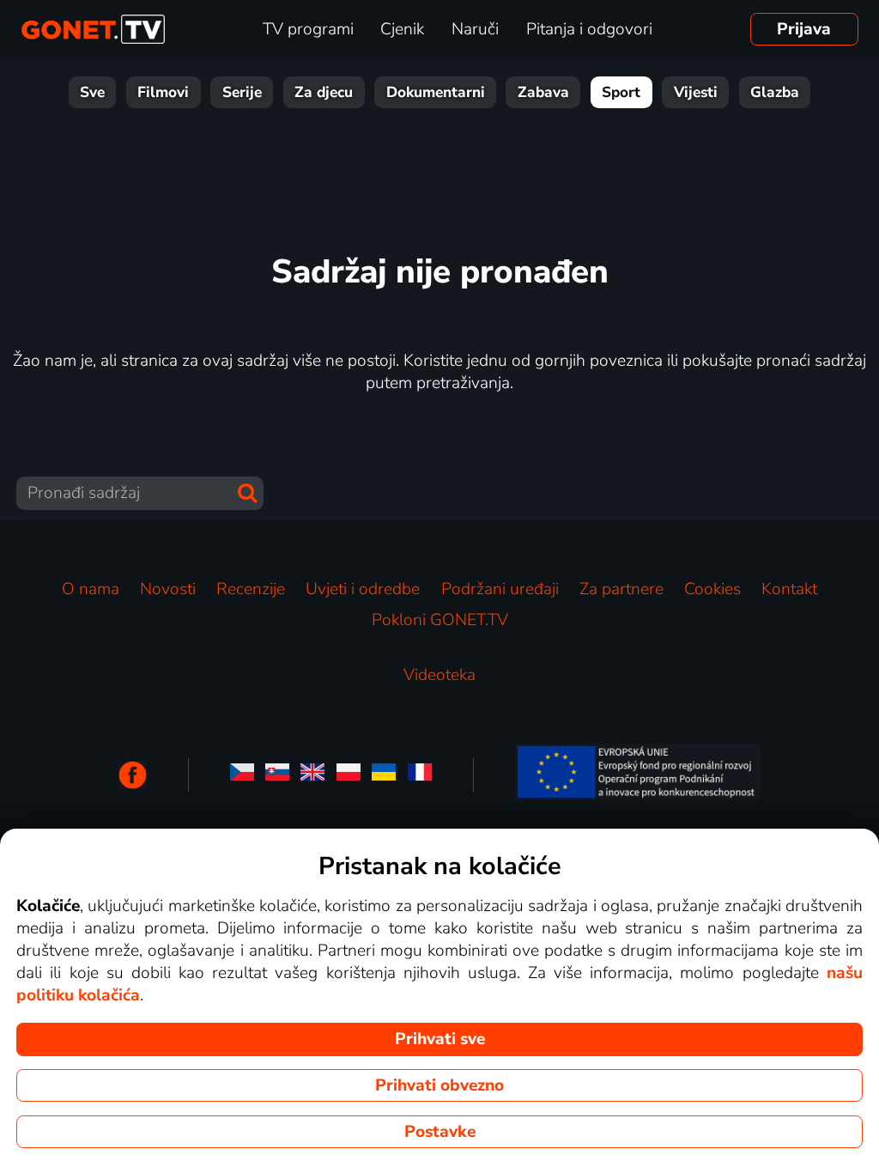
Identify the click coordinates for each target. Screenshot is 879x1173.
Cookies (712, 589)
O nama (90, 589)
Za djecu (323, 92)
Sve (92, 92)
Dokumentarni (435, 92)
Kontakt (789, 589)
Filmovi (163, 92)
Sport (621, 92)
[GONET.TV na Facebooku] (132, 775)
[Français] (420, 775)
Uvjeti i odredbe (363, 589)
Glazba (774, 92)
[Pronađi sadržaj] (247, 492)
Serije (242, 92)
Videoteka (439, 675)
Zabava (543, 92)
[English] (312, 775)
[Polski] (348, 775)
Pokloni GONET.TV (440, 620)
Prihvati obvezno (439, 1085)
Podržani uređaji (500, 589)
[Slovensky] (277, 775)
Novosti (168, 589)
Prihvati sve (440, 1039)
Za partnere (621, 589)
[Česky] (242, 775)
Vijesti (696, 92)
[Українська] (384, 775)
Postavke (440, 1132)
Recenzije (250, 589)
